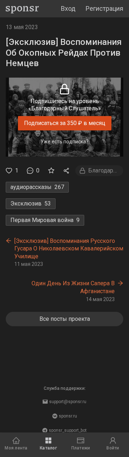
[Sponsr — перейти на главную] (22, 9)
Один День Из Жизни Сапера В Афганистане (73, 287)
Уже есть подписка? (64, 141)
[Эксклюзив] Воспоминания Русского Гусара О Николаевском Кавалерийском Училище (68, 248)
